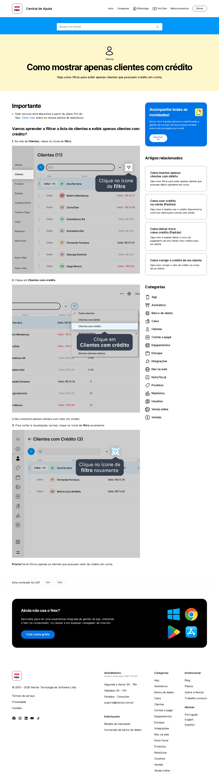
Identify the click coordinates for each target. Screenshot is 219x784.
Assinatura (160, 686)
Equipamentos (163, 716)
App (156, 680)
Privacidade (19, 702)
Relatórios (160, 752)
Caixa (157, 698)
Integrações (161, 728)
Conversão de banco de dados (122, 729)
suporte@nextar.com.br (119, 702)
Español (189, 724)
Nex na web (161, 734)
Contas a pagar (163, 710)
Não (60, 582)
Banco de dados (164, 692)
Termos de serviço (23, 695)
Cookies (17, 708)
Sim (48, 582)
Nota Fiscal (161, 740)
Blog (187, 680)
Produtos (160, 746)
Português (191, 714)
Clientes (159, 704)
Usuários (159, 758)
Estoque (159, 722)
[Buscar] (157, 26)
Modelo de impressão (117, 723)
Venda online (162, 770)
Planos (189, 686)
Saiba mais (28, 117)
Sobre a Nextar (194, 692)
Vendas (158, 764)
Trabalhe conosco (196, 698)
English (189, 719)
